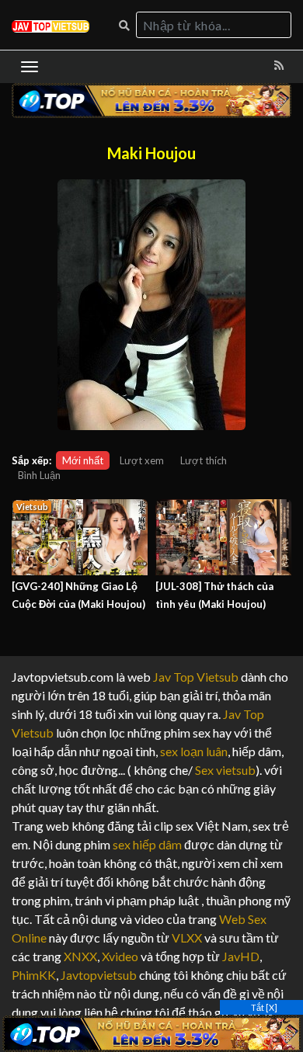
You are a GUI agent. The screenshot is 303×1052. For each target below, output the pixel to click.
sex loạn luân (194, 751)
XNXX (80, 956)
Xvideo (120, 956)
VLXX (187, 937)
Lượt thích (203, 460)
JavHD (240, 956)
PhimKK (34, 974)
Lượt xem (142, 460)
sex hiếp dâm (147, 844)
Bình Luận (39, 475)
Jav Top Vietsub (196, 676)
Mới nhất (82, 460)
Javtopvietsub (99, 974)
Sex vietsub (224, 769)
